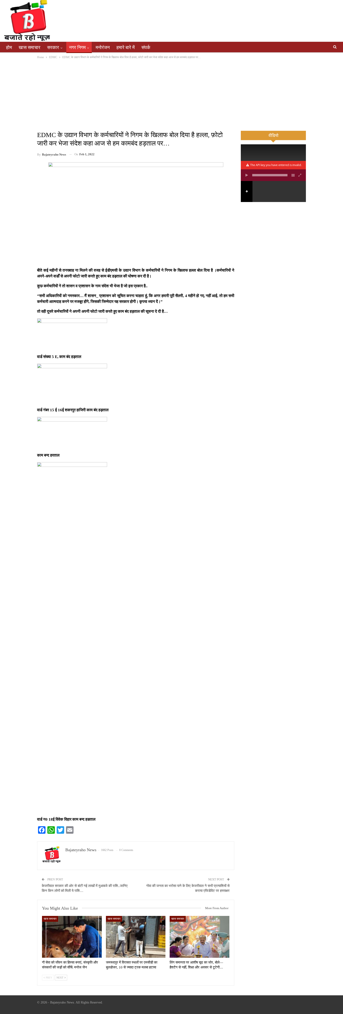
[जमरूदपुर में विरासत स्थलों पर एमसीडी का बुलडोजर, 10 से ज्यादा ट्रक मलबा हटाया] (136, 937)
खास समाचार (29, 47)
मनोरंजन (103, 47)
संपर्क (145, 47)
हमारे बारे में (125, 47)
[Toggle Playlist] (293, 175)
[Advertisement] (172, 95)
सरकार (53, 47)
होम (9, 47)
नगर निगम (77, 47)
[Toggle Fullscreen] (300, 175)
